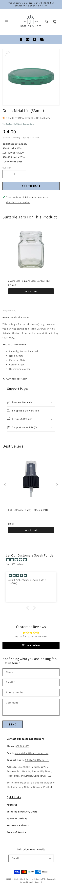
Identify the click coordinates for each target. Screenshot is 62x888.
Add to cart (31, 291)
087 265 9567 (22, 746)
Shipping (16, 138)
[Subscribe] (50, 858)
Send (13, 724)
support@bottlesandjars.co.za (31, 753)
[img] (33, 559)
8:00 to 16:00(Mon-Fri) (37, 759)
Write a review (31, 645)
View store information (18, 202)
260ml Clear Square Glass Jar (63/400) (29, 280)
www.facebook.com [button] (16, 378)
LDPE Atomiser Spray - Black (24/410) (28, 509)
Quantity (6, 167)
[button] (6, 21)
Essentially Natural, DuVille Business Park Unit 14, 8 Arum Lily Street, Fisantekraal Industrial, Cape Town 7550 (29, 771)
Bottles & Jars (23, 879)
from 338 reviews (15, 564)
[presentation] (4, 484)
